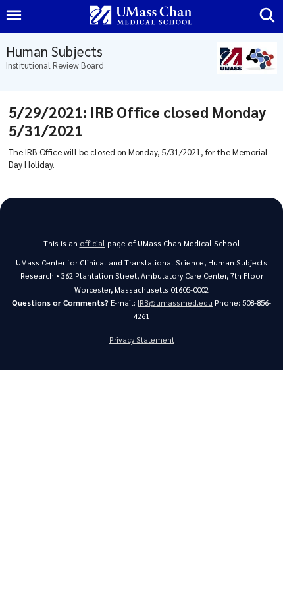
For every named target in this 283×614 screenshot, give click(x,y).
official (92, 243)
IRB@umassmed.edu (175, 303)
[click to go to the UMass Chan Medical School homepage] (141, 16)
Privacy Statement (141, 340)
